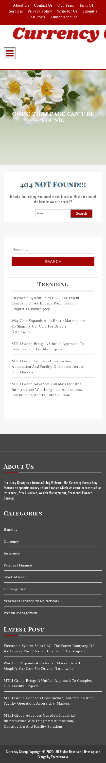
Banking (11, 529)
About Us (21, 5)
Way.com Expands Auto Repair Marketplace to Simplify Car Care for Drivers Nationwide (48, 326)
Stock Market (15, 577)
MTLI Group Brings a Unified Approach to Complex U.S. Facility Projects (48, 346)
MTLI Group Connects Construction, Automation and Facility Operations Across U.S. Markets (48, 366)
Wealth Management (20, 613)
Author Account (63, 17)
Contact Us (43, 5)
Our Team (65, 5)
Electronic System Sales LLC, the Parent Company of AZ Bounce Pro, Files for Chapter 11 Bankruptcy (45, 303)
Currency (11, 541)
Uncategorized (16, 589)
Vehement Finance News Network (32, 601)
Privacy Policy (40, 11)
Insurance (12, 553)
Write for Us (67, 11)
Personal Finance (18, 565)
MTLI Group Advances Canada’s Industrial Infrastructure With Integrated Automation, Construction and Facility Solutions (47, 389)
